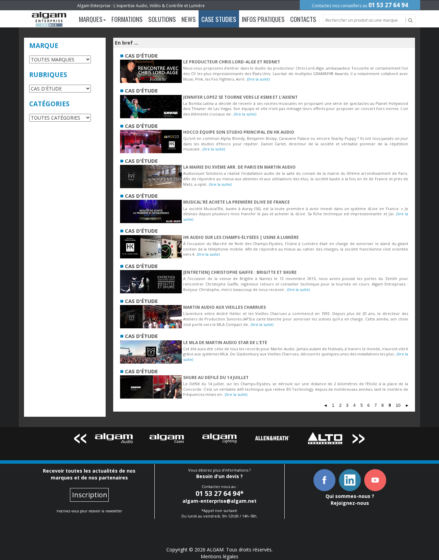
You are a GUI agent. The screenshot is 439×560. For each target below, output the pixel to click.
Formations (127, 19)
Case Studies (218, 19)
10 (398, 405)
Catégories (49, 103)
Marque (43, 45)
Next (359, 440)
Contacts (303, 19)
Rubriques (48, 74)
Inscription (89, 494)
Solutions (162, 19)
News (188, 19)
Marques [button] (91, 19)
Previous (80, 440)
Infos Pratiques (263, 19)
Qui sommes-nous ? (349, 496)
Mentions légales (219, 556)
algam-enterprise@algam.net (219, 501)
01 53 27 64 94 (388, 5)
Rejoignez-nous (350, 503)
